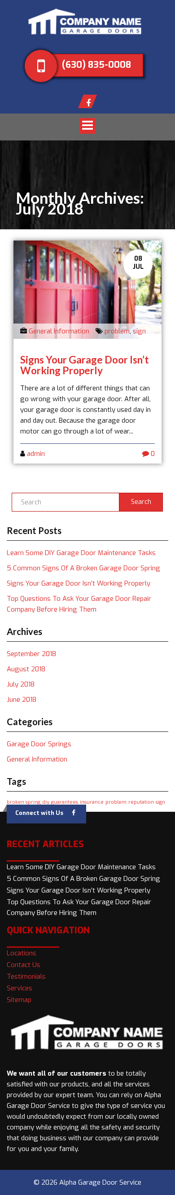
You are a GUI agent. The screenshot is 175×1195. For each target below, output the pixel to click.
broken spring (23, 802)
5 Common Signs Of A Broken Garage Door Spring (83, 568)
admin (36, 453)
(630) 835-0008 (96, 65)
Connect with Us (39, 813)
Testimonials (26, 976)
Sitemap (19, 999)
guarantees (64, 802)
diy (45, 802)
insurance (92, 802)
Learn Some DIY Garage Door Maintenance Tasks (81, 552)
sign (139, 331)
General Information (59, 331)
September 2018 (31, 653)
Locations (21, 953)
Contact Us (23, 964)
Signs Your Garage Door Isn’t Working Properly (84, 365)
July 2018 (21, 684)
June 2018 (21, 699)
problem (117, 331)
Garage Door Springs (39, 744)
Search (141, 502)
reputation (141, 802)
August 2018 (26, 669)
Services (19, 988)
